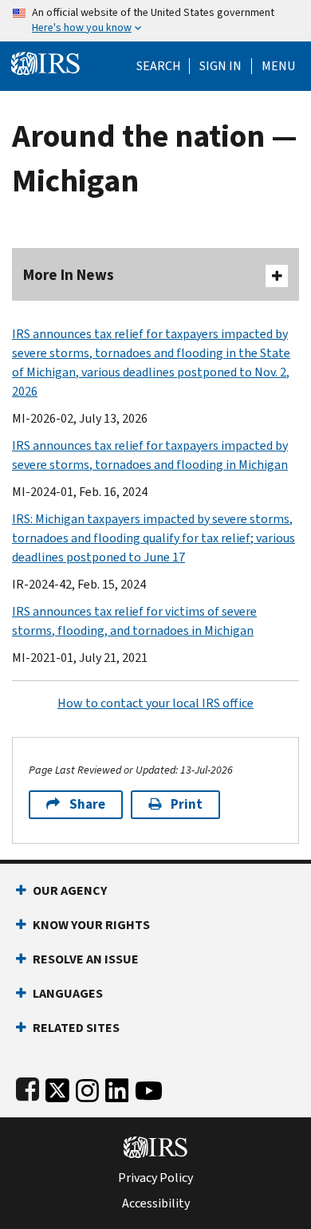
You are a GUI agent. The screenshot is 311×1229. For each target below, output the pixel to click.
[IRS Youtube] (149, 1087)
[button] (220, 66)
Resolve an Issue (86, 959)
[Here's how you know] (155, 20)
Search (158, 66)
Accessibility (156, 1203)
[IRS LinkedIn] (117, 1087)
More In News (68, 275)
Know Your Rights (91, 924)
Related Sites (76, 1027)
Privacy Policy (155, 1178)
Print (187, 804)
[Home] (45, 61)
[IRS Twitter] (57, 1087)
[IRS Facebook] (27, 1087)
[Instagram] (87, 1087)
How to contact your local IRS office (155, 703)
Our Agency (70, 890)
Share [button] (87, 804)
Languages (68, 993)
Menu (278, 66)
